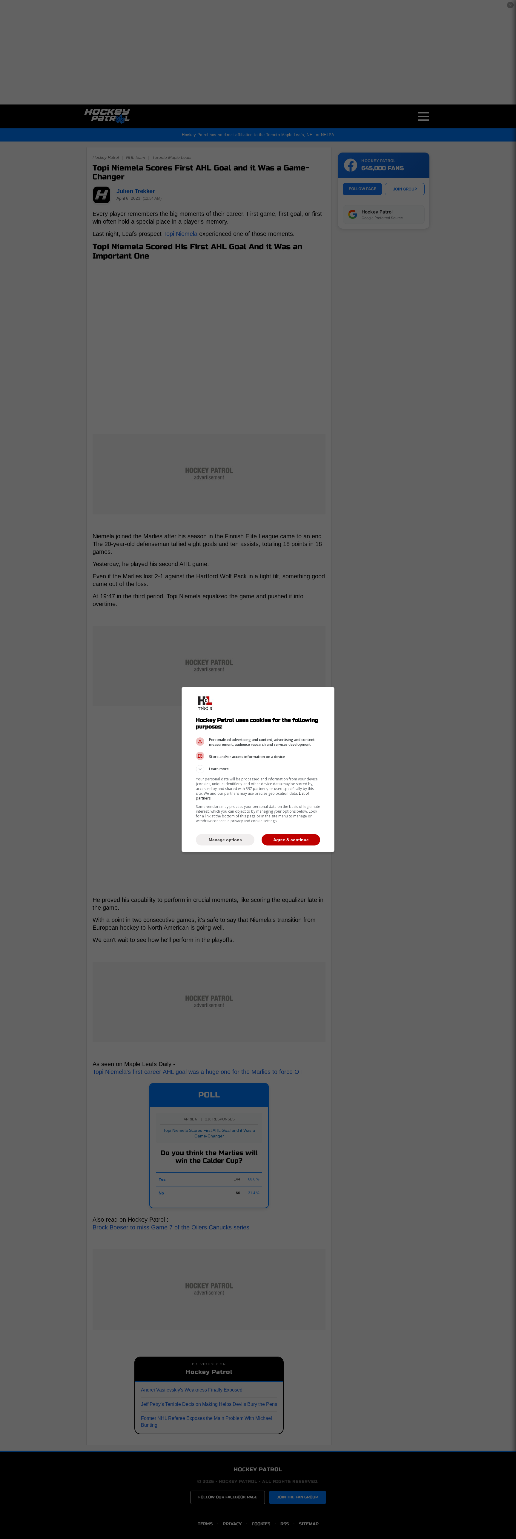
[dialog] (258, 769)
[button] (258, 769)
